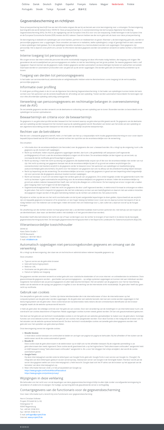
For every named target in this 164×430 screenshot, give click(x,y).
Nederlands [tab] (118, 4)
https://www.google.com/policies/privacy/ (42, 373)
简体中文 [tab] (82, 9)
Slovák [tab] (39, 9)
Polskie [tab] (130, 4)
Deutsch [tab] (47, 4)
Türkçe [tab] (49, 9)
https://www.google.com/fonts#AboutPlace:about (45, 370)
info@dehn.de (31, 239)
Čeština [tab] (25, 4)
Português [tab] (27, 9)
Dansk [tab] (36, 4)
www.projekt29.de (35, 417)
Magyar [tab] (104, 4)
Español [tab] (70, 4)
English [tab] (58, 4)
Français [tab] (81, 4)
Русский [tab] (61, 9)
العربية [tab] (72, 9)
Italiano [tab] (93, 4)
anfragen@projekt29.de (36, 414)
